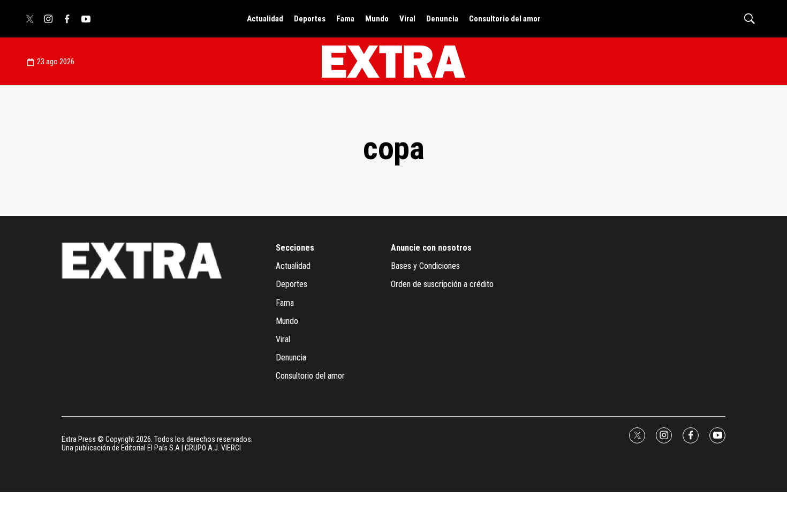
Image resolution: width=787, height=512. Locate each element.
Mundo (377, 19)
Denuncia (442, 19)
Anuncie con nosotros (431, 248)
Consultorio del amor (505, 19)
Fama (345, 19)
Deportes (310, 19)
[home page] (393, 62)
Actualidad (265, 19)
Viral (407, 19)
